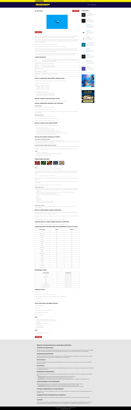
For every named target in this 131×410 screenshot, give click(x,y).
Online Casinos (93, 4)
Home (88, 4)
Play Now (38, 32)
